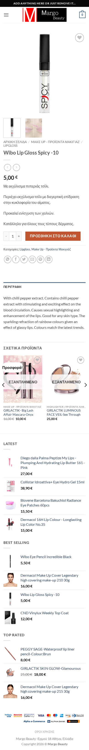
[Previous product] (16, 167)
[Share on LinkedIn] (48, 259)
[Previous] (11, 73)
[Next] (78, 73)
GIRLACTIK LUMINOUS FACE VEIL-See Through (64, 412)
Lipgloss (10, 145)
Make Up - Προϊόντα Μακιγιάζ (55, 142)
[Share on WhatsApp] (7, 259)
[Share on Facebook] (16, 259)
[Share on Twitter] (24, 259)
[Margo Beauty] (44, 15)
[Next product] (7, 167)
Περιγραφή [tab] (12, 287)
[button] (6, 14)
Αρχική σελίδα (15, 142)
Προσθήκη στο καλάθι (53, 236)
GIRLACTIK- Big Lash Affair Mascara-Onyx (18, 412)
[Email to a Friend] (32, 259)
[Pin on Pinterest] (40, 259)
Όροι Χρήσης (44, 731)
